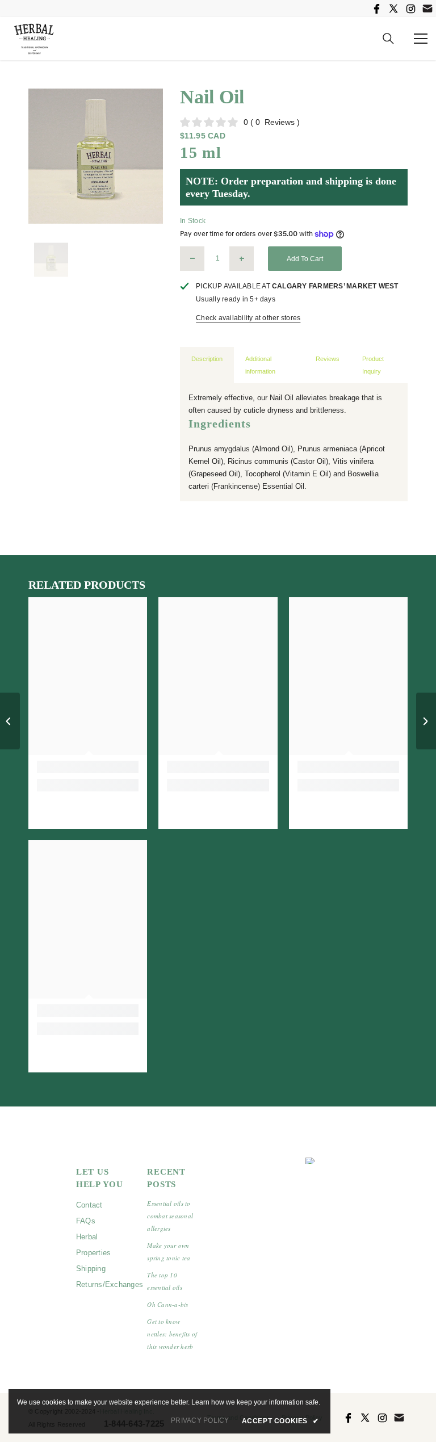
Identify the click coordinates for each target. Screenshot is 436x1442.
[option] (96, 156)
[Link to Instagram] (410, 8)
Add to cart (305, 259)
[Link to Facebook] (376, 8)
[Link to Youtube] (427, 8)
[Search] (388, 38)
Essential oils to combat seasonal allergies (170, 1216)
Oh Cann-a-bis (167, 1304)
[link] (88, 767)
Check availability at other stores (248, 318)
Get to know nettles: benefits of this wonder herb (172, 1334)
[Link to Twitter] (393, 8)
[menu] (420, 38)
